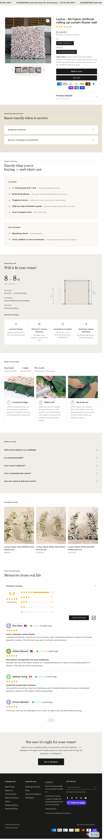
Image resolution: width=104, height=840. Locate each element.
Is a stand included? (13, 458)
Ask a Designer (51, 762)
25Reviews (12, 602)
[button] (48, 720)
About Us (9, 790)
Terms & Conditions (33, 794)
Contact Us (49, 782)
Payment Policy (11, 809)
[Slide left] (12, 70)
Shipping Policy (11, 805)
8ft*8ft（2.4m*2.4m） (65, 43)
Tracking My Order (32, 787)
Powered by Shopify (11, 827)
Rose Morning (14, 824)
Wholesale (29, 798)
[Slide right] (44, 70)
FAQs (27, 790)
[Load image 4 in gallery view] (38, 70)
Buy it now (76, 78)
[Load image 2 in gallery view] (25, 70)
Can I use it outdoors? (14, 465)
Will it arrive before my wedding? (20, 450)
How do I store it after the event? (20, 481)
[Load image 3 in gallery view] (31, 70)
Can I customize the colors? (17, 473)
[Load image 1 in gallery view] (18, 70)
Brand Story (10, 787)
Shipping (59, 34)
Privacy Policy (10, 794)
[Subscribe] (96, 787)
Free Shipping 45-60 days (66, 52)
